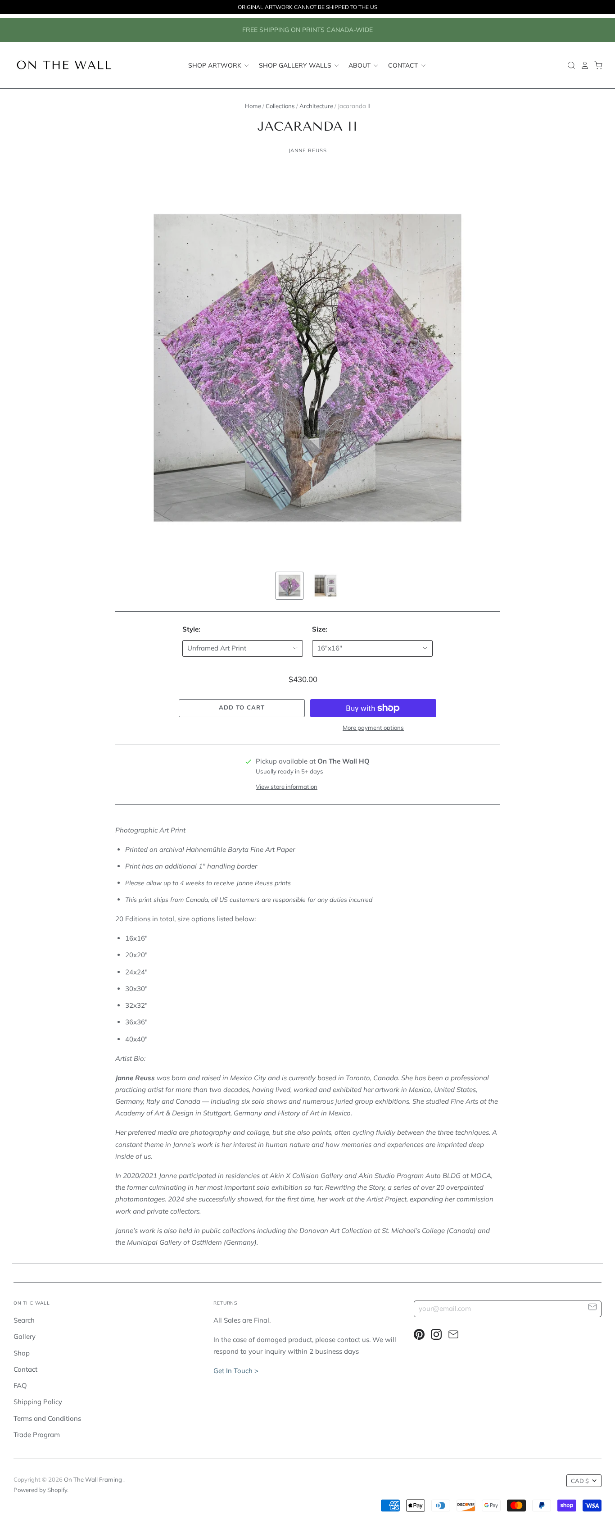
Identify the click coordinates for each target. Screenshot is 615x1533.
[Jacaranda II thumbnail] (289, 585)
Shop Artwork (215, 65)
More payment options (373, 727)
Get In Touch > (235, 1370)
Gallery (25, 1336)
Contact (404, 65)
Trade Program (37, 1434)
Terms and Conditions (47, 1418)
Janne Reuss (308, 150)
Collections (280, 105)
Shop (22, 1353)
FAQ (20, 1385)
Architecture (316, 105)
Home (253, 105)
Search (24, 1320)
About (360, 65)
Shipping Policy (38, 1401)
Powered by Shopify (40, 1489)
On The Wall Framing (93, 1479)
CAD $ (580, 1480)
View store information (286, 786)
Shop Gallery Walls (296, 65)
